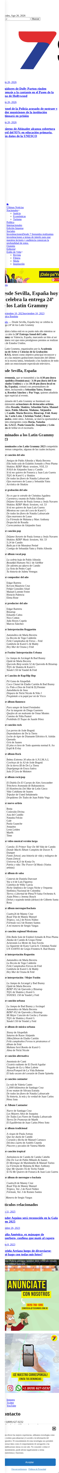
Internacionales (14, 225)
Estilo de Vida (14, 252)
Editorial (11, 249)
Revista (17, 255)
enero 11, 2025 (7, 1211)
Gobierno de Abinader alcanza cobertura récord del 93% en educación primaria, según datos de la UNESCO (27, 132)
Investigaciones (30, 238)
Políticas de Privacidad (37, 1469)
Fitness (16, 258)
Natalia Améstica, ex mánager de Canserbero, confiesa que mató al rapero (27, 1236)
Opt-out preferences (19, 1469)
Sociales (11, 231)
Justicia (17, 213)
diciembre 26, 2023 (10, 1228)
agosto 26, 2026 (8, 82)
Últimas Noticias (15, 207)
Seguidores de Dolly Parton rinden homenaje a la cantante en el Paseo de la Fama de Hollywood (27, 92)
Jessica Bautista (10, 316)
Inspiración (19, 263)
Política (10, 222)
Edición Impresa (15, 228)
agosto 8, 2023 (7, 1244)
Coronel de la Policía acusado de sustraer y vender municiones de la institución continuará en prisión (29, 112)
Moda (16, 260)
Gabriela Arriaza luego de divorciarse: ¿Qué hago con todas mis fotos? (25, 1252)
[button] (54, 1428)
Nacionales (12, 210)
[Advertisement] (29, 170)
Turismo (17, 219)
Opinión (11, 246)
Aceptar (29, 1462)
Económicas (19, 216)
